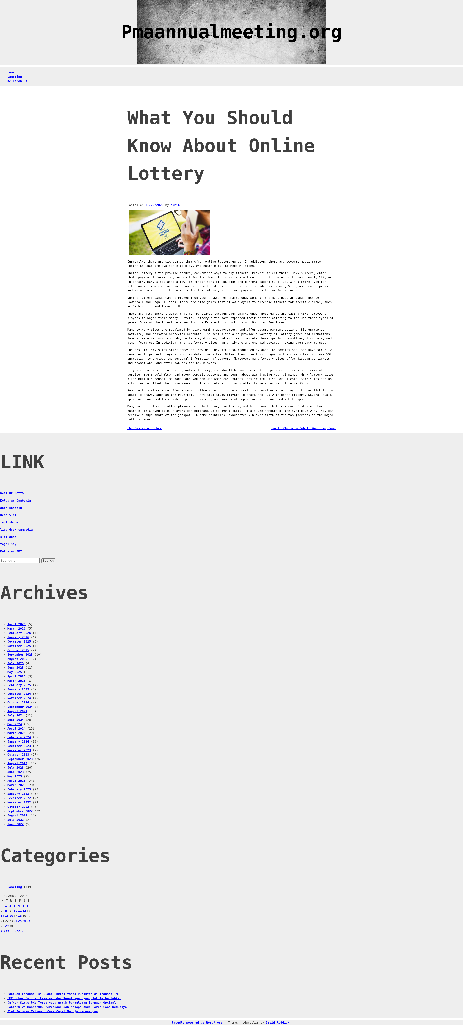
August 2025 (17, 659)
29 (7, 926)
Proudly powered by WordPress (198, 1022)
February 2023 (19, 789)
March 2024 (16, 733)
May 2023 (14, 776)
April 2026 (16, 624)
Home (11, 72)
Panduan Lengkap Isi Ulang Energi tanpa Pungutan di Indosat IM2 (63, 994)
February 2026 (19, 633)
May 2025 (14, 672)
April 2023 (16, 780)
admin (175, 205)
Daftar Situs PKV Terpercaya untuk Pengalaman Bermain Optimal (61, 1002)
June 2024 (15, 720)
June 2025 (15, 667)
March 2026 (16, 628)
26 (24, 921)
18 (20, 916)
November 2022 (19, 802)
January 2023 (18, 793)
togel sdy (8, 544)
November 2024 (19, 698)
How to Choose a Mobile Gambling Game (303, 428)
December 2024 (19, 693)
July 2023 (15, 767)
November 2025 (19, 646)
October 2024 (18, 702)
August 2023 (17, 763)
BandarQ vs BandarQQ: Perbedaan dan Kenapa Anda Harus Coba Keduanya (67, 1007)
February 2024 (19, 737)
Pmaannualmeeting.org (231, 32)
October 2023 (18, 754)
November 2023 (19, 750)
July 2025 (15, 663)
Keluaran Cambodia (15, 500)
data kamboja (11, 508)
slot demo (8, 537)
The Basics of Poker (144, 428)
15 (7, 916)
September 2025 (20, 654)
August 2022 (17, 815)
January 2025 (18, 689)
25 (20, 921)
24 (15, 921)
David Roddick (277, 1022)
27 (28, 921)
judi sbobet (10, 522)
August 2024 (17, 711)
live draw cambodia (16, 529)
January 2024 (18, 741)
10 (15, 910)
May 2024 (14, 724)
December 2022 (19, 798)
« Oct (4, 931)
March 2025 (16, 680)
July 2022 (15, 820)
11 (20, 910)
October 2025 (18, 650)
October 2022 (18, 807)
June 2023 (15, 772)
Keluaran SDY (11, 551)
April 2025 (16, 676)
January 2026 (18, 637)
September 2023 (20, 759)
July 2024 (15, 715)
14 (2, 916)
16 (11, 916)
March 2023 (16, 785)
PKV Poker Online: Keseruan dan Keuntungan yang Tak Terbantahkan (64, 998)
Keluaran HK (17, 81)
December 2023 (19, 746)
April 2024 (16, 728)
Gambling (14, 76)
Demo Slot (8, 515)
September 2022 (20, 811)
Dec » (19, 931)
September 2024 (20, 707)
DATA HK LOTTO (12, 493)
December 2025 (19, 641)
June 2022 (15, 824)
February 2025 (19, 685)
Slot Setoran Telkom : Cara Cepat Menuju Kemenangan (52, 1011)
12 (24, 910)
